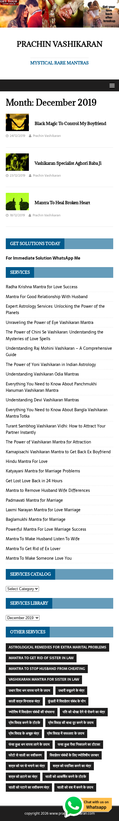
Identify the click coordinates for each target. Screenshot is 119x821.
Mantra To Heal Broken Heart (62, 202)
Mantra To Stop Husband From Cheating (47, 669)
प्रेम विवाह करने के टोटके (24, 723)
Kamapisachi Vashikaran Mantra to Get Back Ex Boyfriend (58, 452)
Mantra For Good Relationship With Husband (47, 296)
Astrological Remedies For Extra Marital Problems (57, 647)
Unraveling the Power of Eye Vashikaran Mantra (49, 322)
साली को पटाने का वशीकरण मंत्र (29, 787)
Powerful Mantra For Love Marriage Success (46, 529)
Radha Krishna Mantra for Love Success (41, 287)
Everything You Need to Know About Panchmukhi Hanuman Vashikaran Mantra (51, 387)
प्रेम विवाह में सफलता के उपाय (65, 733)
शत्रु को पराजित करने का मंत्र (72, 766)
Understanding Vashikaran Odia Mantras (42, 374)
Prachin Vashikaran (47, 135)
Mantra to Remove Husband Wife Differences (48, 490)
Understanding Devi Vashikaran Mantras (42, 400)
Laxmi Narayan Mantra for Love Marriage (43, 510)
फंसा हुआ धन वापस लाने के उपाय (29, 744)
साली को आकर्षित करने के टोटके (65, 777)
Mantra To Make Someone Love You (39, 558)
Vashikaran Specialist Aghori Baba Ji (68, 163)
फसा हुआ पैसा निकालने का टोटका (79, 744)
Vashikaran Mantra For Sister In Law (44, 679)
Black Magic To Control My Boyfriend (70, 123)
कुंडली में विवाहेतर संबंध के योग (66, 701)
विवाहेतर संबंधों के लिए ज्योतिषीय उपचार (74, 755)
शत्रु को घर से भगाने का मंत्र (27, 766)
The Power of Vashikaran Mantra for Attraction (48, 442)
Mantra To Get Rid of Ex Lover (33, 548)
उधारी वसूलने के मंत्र (71, 690)
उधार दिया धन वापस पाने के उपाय (29, 690)
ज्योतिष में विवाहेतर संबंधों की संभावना (32, 712)
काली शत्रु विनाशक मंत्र (24, 701)
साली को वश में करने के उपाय (75, 787)
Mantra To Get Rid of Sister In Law (41, 658)
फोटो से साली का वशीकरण (25, 755)
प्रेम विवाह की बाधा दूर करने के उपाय (71, 723)
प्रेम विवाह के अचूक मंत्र (24, 733)
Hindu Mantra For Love (27, 461)
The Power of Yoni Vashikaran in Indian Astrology (51, 364)
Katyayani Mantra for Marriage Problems (43, 471)
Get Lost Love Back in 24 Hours (34, 481)
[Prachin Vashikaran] (59, 24)
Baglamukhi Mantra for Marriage (36, 519)
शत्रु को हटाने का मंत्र (23, 777)
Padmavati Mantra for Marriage (34, 500)
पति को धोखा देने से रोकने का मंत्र (84, 712)
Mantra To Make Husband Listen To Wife (43, 539)
